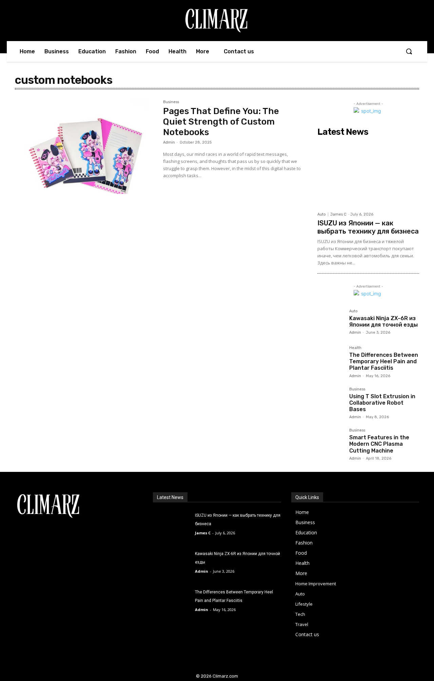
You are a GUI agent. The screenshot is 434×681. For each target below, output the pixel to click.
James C (338, 214)
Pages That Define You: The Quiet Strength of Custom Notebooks (221, 121)
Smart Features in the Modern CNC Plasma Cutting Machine (379, 444)
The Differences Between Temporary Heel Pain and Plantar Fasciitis (383, 361)
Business (171, 102)
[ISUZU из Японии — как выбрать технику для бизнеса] (368, 173)
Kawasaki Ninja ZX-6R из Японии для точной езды (383, 321)
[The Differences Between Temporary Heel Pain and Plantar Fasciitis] (330, 359)
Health (355, 348)
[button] (409, 51)
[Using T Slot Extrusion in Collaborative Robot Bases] (330, 400)
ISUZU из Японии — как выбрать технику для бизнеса (368, 227)
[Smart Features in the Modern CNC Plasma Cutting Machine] (330, 441)
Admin (169, 142)
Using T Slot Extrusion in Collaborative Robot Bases (382, 402)
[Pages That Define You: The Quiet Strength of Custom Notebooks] (85, 147)
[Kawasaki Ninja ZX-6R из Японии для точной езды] (330, 322)
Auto (321, 214)
